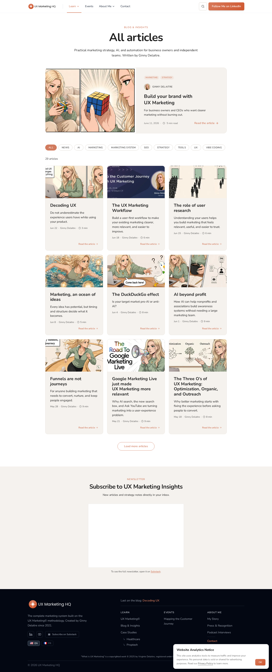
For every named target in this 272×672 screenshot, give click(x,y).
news (65, 147)
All (51, 147)
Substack (155, 571)
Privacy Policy (205, 663)
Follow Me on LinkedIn (226, 6)
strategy (163, 147)
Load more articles (136, 446)
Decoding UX (151, 600)
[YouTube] (39, 634)
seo (146, 147)
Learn (72, 6)
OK (260, 662)
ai (78, 147)
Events (89, 6)
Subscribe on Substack (64, 634)
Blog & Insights (130, 626)
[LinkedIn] (31, 634)
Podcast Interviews (219, 632)
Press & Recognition (219, 626)
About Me (105, 6)
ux (196, 147)
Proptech (130, 645)
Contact (125, 6)
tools (182, 147)
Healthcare (131, 639)
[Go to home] (50, 604)
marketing (95, 147)
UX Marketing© (130, 619)
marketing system (123, 147)
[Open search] (203, 6)
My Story (213, 619)
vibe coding (214, 147)
